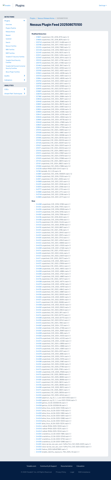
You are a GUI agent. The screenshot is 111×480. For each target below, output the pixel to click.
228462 (39, 101)
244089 (39, 268)
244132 (38, 310)
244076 (39, 354)
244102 (38, 364)
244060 (39, 398)
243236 (39, 168)
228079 (39, 94)
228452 (39, 122)
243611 (38, 179)
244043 (39, 431)
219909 (38, 39)
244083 (39, 336)
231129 (38, 161)
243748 (39, 194)
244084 (39, 297)
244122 (38, 243)
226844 (39, 78)
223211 (38, 55)
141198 (38, 171)
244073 (39, 212)
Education (80, 466)
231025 (38, 158)
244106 (38, 343)
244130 (38, 227)
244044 (39, 426)
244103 (38, 395)
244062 (39, 449)
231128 (38, 143)
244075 (39, 348)
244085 (39, 387)
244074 (39, 341)
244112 (38, 315)
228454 (39, 117)
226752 (39, 81)
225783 (38, 70)
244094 (39, 209)
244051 (38, 423)
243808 (39, 181)
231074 (38, 153)
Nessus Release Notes (46, 18)
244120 (38, 225)
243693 (38, 176)
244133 (38, 323)
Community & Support (48, 466)
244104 (38, 207)
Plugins (20, 5)
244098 (39, 281)
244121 (38, 382)
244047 (39, 410)
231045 (38, 135)
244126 (38, 377)
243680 (39, 192)
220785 (39, 45)
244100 (38, 346)
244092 (39, 287)
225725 (39, 76)
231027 (38, 145)
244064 (39, 372)
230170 (38, 63)
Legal (72, 472)
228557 (38, 104)
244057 (39, 439)
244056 (39, 436)
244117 (38, 390)
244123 (38, 240)
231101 (38, 163)
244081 (38, 379)
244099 (39, 305)
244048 (39, 421)
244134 (38, 312)
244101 (38, 230)
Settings (102, 5)
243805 (39, 197)
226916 (38, 88)
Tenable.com (31, 466)
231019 (38, 150)
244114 (38, 250)
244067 (39, 214)
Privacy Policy (61, 472)
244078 (39, 338)
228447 (39, 114)
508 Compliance (84, 472)
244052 (39, 416)
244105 (38, 253)
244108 (38, 294)
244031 (38, 184)
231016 (38, 140)
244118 (38, 279)
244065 (39, 274)
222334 (39, 47)
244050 (39, 413)
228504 (39, 112)
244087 (39, 325)
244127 (38, 256)
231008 (38, 132)
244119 (38, 222)
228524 (39, 109)
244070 (39, 284)
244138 (38, 217)
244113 (38, 369)
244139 (38, 452)
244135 (38, 289)
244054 (39, 434)
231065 (38, 138)
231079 (38, 156)
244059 (39, 403)
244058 (39, 405)
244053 (39, 447)
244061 (38, 444)
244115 (38, 374)
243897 (38, 174)
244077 (39, 276)
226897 (38, 91)
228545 (39, 127)
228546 (39, 99)
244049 (39, 418)
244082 (39, 328)
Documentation (67, 466)
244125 (38, 367)
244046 (39, 408)
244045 (39, 428)
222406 (39, 50)
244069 (39, 271)
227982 (39, 96)
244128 (38, 351)
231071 (38, 148)
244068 (39, 333)
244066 (39, 359)
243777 (38, 189)
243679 (38, 187)
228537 (38, 125)
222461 (38, 52)
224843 (39, 65)
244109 (38, 320)
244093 (39, 307)
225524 (39, 73)
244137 (38, 263)
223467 (39, 57)
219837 (38, 37)
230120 (38, 60)
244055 (39, 441)
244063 (39, 400)
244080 (39, 204)
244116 (38, 266)
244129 (38, 292)
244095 (39, 219)
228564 (39, 119)
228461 (38, 107)
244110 (38, 392)
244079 (39, 245)
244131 (38, 302)
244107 (38, 235)
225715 (38, 68)
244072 (39, 261)
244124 (38, 232)
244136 (38, 385)
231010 (38, 130)
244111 (38, 258)
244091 (38, 237)
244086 (39, 361)
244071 (38, 299)
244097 (39, 330)
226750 (39, 83)
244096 (39, 318)
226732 (39, 86)
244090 (39, 248)
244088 (39, 356)
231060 (38, 166)
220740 (39, 42)
